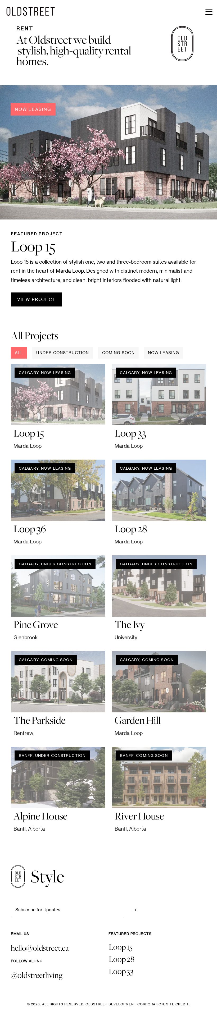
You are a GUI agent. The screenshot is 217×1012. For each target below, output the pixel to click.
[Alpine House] (58, 777)
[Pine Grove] (58, 586)
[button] (209, 8)
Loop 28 (121, 959)
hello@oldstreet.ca (40, 948)
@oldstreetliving (36, 975)
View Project (36, 299)
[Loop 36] (58, 490)
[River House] (159, 777)
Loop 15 (121, 947)
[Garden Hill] (159, 681)
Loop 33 (121, 971)
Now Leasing (33, 109)
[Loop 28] (159, 490)
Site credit (177, 1004)
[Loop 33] (159, 394)
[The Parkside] (58, 681)
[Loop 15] (58, 394)
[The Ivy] (159, 586)
